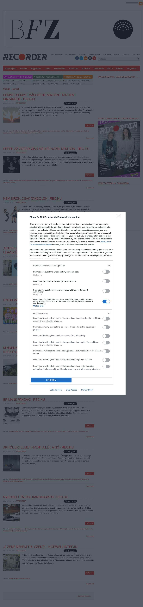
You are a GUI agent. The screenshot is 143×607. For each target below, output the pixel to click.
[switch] (106, 272)
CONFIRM (51, 380)
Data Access (71, 390)
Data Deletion (56, 390)
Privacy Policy (87, 390)
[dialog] (71, 303)
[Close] (119, 217)
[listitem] (71, 265)
